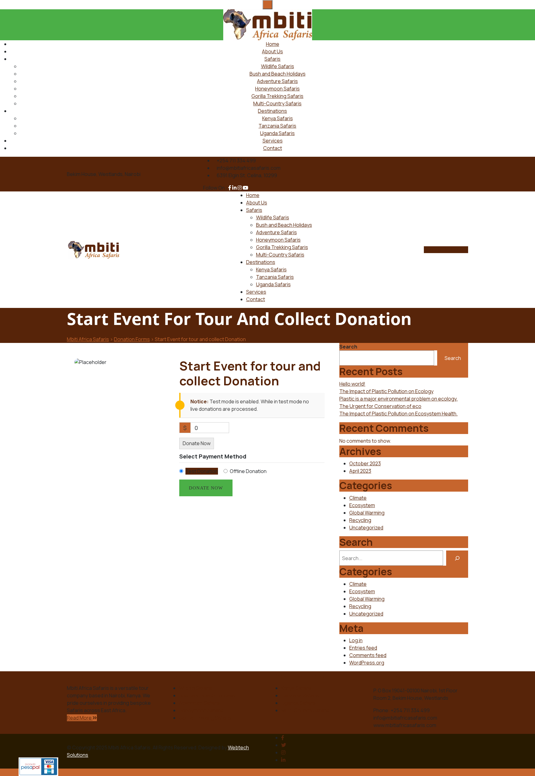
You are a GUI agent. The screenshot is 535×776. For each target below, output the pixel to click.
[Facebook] (282, 737)
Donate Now (197, 443)
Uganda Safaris (277, 133)
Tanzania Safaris (277, 125)
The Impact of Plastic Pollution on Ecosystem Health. (398, 413)
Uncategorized (366, 527)
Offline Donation (248, 471)
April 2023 (360, 470)
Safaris (272, 58)
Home (272, 44)
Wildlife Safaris (277, 66)
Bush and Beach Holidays (278, 73)
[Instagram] (283, 752)
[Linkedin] (283, 759)
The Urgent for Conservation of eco (380, 406)
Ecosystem (362, 505)
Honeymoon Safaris (277, 88)
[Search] (457, 558)
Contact (272, 148)
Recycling (360, 520)
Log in (356, 640)
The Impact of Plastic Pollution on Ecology (386, 391)
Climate (358, 497)
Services (273, 140)
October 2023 (365, 463)
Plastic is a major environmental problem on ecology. (398, 398)
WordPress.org (366, 662)
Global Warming (367, 512)
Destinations (272, 110)
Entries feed (363, 647)
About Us (272, 51)
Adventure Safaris (277, 81)
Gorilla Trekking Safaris (277, 96)
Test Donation (201, 471)
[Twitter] (283, 745)
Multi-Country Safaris (277, 103)
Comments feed (367, 655)
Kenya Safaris (277, 118)
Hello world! (352, 383)
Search (348, 346)
